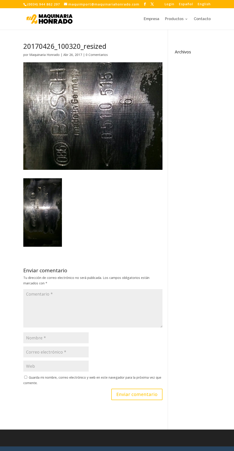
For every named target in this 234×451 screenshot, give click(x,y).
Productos (174, 19)
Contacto (202, 19)
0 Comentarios (97, 54)
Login (169, 4)
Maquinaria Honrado (44, 54)
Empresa (151, 19)
